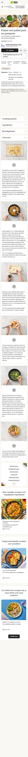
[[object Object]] (21, 50)
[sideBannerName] (14, 105)
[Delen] (25, 50)
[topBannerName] (14, 12)
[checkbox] (1, 41)
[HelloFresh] (14, 2)
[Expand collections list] (14, 483)
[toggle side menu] (2, 2)
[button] (14, 125)
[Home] (2, 7)
